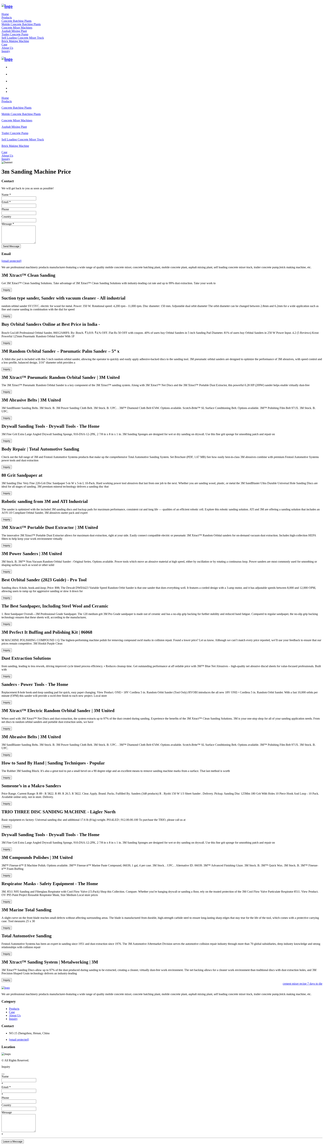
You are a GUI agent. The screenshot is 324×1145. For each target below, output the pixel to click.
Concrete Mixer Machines (17, 27)
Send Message (11, 246)
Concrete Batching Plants (17, 20)
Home (5, 14)
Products (7, 17)
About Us (7, 47)
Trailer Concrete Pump (15, 34)
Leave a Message (12, 1141)
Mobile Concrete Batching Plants (21, 24)
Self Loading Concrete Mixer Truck (23, 37)
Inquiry (6, 51)
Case (4, 44)
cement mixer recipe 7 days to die (300, 983)
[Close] (3, 1074)
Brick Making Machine (15, 41)
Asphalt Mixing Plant (14, 31)
